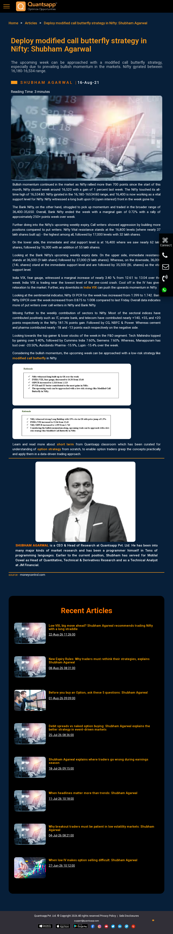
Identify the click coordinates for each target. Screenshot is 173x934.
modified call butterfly (29, 358)
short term (65, 444)
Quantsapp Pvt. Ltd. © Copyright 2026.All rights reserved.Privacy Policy (75, 915)
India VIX (90, 287)
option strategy (49, 449)
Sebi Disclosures (129, 915)
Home (13, 23)
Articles (31, 23)
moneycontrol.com (32, 574)
